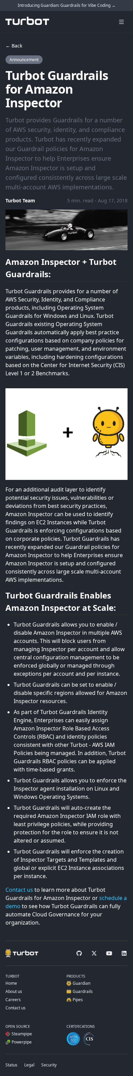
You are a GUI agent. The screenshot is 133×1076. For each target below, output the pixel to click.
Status (11, 1065)
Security (49, 1065)
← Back (13, 45)
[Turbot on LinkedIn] (124, 953)
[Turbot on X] (94, 953)
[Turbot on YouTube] (109, 953)
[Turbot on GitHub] (79, 953)
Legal (29, 1065)
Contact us (19, 889)
